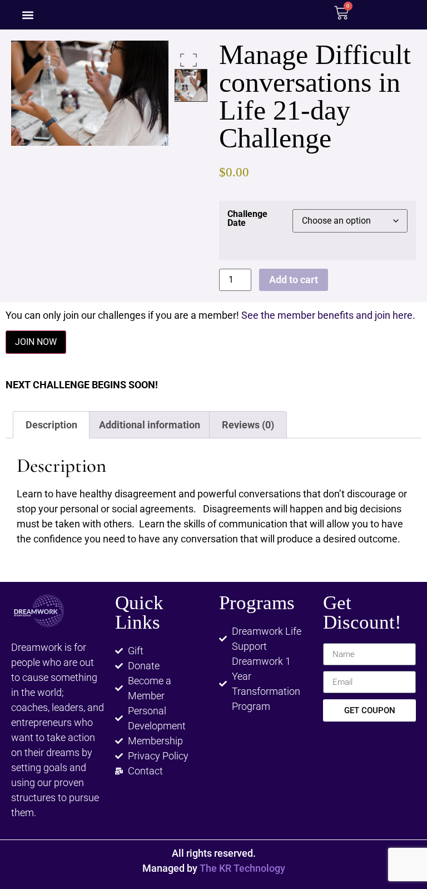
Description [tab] (51, 425)
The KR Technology (242, 868)
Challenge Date (247, 219)
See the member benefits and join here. (328, 315)
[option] (90, 93)
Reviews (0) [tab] (248, 425)
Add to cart (293, 279)
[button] (27, 15)
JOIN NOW (36, 342)
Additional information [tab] (149, 425)
